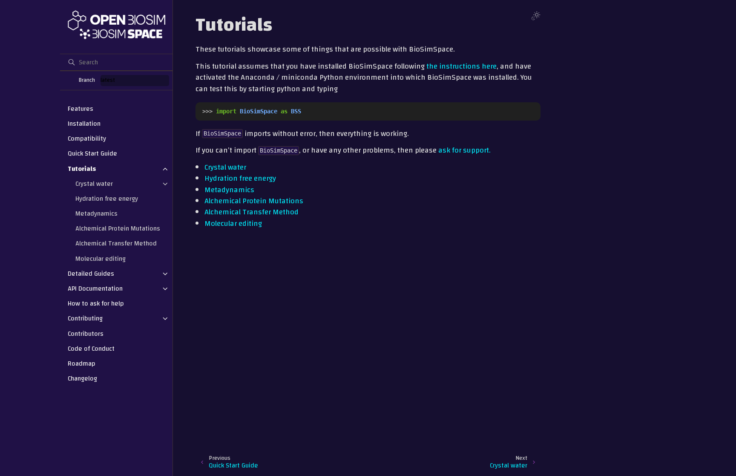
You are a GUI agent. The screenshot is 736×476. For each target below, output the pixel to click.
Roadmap (81, 363)
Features (80, 109)
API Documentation (95, 288)
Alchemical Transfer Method (116, 243)
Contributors (86, 334)
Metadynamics (96, 213)
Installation (84, 124)
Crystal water (94, 184)
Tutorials (82, 169)
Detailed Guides (91, 274)
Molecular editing (100, 259)
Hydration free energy (106, 199)
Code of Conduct (91, 349)
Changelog (82, 378)
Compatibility (87, 138)
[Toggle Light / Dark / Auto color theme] (535, 15)
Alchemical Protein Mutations (117, 228)
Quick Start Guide (92, 153)
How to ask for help (96, 303)
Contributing (85, 318)
